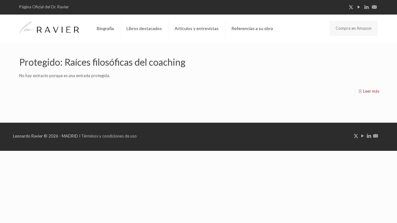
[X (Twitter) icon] (351, 7)
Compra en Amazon (354, 28)
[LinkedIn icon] (366, 7)
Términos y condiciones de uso (109, 135)
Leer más (371, 91)
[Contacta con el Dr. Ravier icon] (374, 7)
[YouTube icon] (358, 7)
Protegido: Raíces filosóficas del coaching (102, 62)
